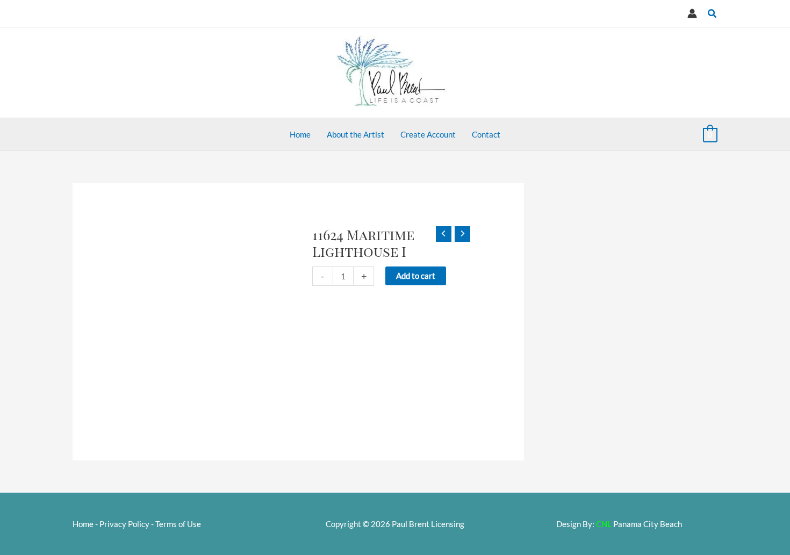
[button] (712, 13)
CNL (604, 524)
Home (83, 524)
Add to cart (415, 275)
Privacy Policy (124, 524)
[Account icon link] (692, 13)
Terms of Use (178, 524)
